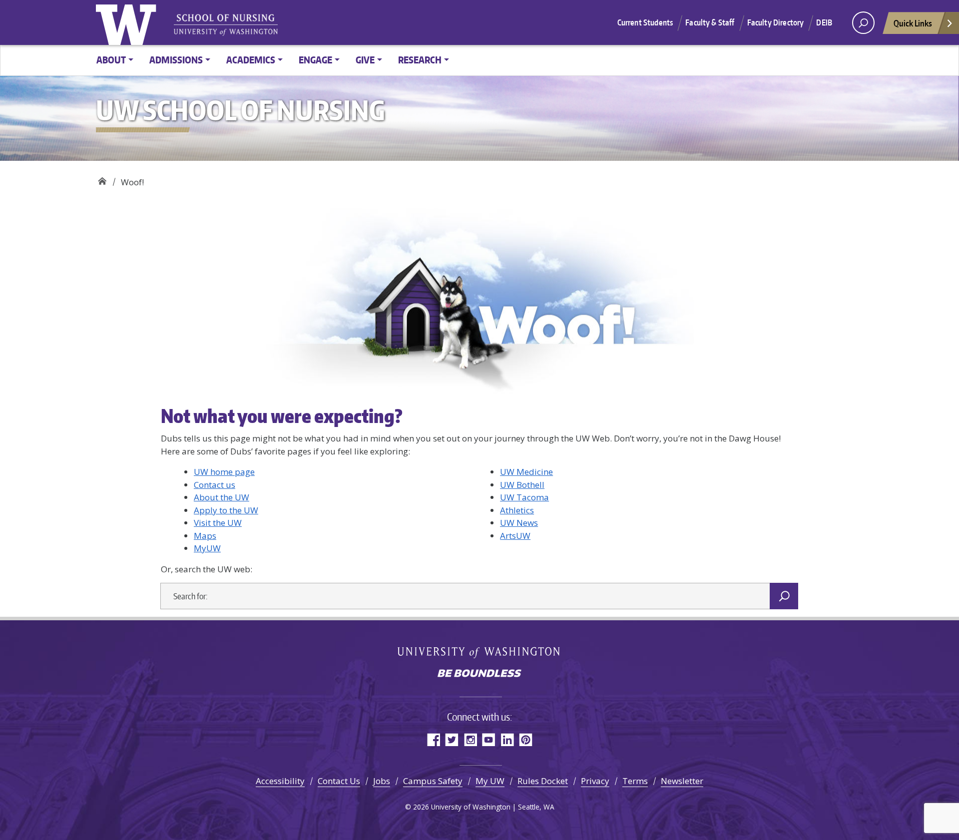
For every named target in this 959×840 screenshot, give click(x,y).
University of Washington (128, 22)
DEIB (824, 22)
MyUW (207, 548)
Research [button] (420, 59)
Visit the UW (218, 522)
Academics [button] (250, 59)
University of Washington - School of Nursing (226, 25)
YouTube (488, 739)
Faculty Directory (775, 22)
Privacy (595, 781)
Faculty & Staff (709, 22)
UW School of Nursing (102, 178)
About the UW (221, 497)
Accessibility (280, 781)
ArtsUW (515, 535)
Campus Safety (433, 781)
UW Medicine (526, 471)
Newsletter (682, 781)
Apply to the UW (226, 510)
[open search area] (863, 22)
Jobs (381, 781)
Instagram (470, 739)
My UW (490, 781)
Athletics (517, 510)
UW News (519, 522)
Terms (635, 781)
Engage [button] (315, 59)
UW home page (224, 471)
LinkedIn (507, 739)
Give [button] (365, 59)
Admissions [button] (176, 59)
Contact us (214, 484)
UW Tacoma (524, 497)
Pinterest (525, 739)
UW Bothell (522, 484)
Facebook (433, 739)
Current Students (645, 22)
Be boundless (479, 674)
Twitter (452, 739)
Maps (205, 535)
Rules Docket (542, 781)
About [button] (111, 59)
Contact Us (339, 781)
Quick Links (913, 22)
